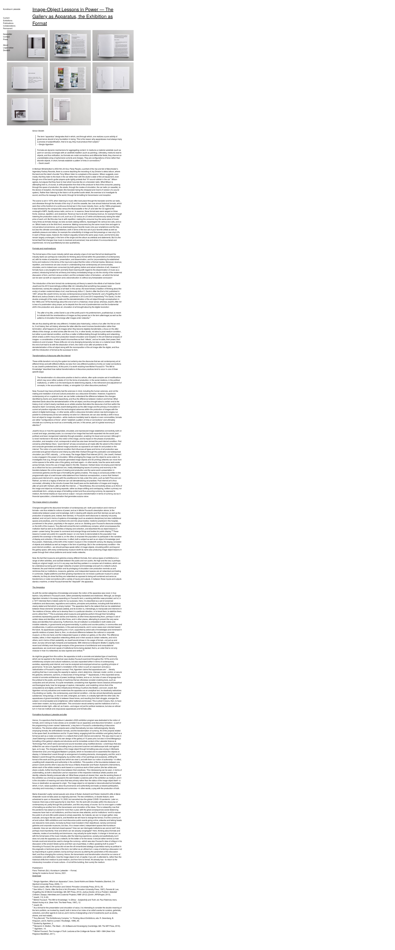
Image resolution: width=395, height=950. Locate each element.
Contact (6, 36)
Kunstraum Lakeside (11, 9)
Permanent (7, 28)
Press (5, 39)
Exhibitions (7, 20)
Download (36, 875)
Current (6, 17)
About (5, 45)
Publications (8, 23)
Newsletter (7, 34)
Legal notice (8, 47)
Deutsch (6, 50)
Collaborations (9, 25)
